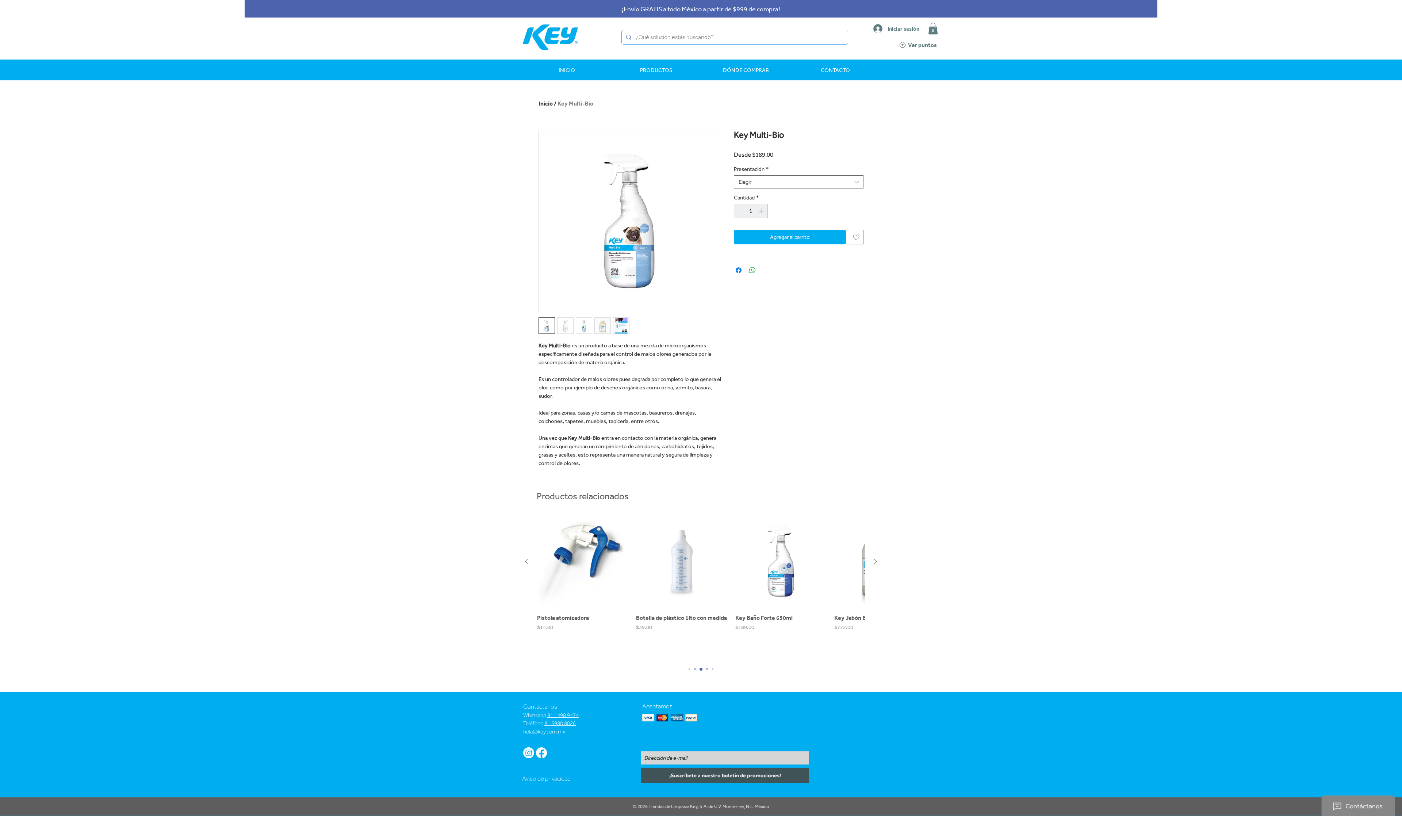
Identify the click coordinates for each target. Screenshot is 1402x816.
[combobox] (798, 181)
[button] (933, 28)
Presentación (751, 169)
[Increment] (762, 211)
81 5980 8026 (560, 723)
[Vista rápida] (583, 561)
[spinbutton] (751, 211)
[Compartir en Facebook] (738, 270)
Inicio (546, 103)
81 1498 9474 (563, 715)
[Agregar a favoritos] (856, 237)
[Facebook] (541, 752)
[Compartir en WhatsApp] (752, 270)
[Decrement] (740, 211)
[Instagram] (528, 752)
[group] (701, 587)
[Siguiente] (875, 561)
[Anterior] (526, 561)
